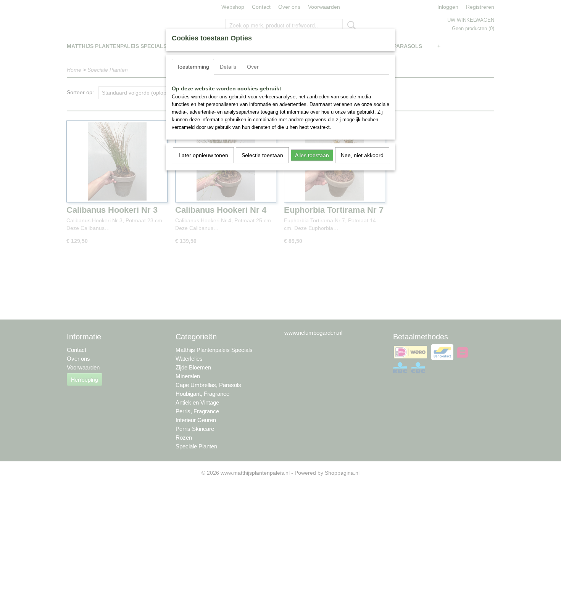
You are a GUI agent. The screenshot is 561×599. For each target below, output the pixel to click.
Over (253, 67)
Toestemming (193, 67)
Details (228, 67)
